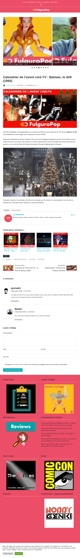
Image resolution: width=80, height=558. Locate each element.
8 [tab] (47, 67)
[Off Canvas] (4, 9)
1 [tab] (32, 67)
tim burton (41, 259)
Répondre (15, 301)
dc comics (32, 259)
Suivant (74, 40)
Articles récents (16, 210)
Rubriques (32, 2)
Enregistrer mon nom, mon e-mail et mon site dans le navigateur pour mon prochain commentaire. (36, 364)
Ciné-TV (6, 256)
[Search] (41, 4)
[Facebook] (72, 215)
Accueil (25, 2)
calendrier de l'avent (20, 259)
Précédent (5, 40)
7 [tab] (45, 67)
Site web (6, 357)
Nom (5, 349)
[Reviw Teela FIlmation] (27, 41)
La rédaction (46, 2)
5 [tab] (41, 67)
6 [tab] (43, 67)
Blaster (43, 423)
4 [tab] (38, 67)
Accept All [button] (19, 553)
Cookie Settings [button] (8, 553)
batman (8, 259)
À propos (6, 210)
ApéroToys (54, 2)
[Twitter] (74, 215)
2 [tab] (34, 67)
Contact (38, 2)
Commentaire (8, 333)
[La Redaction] (8, 218)
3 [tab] (36, 67)
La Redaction (10, 85)
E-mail (43, 349)
